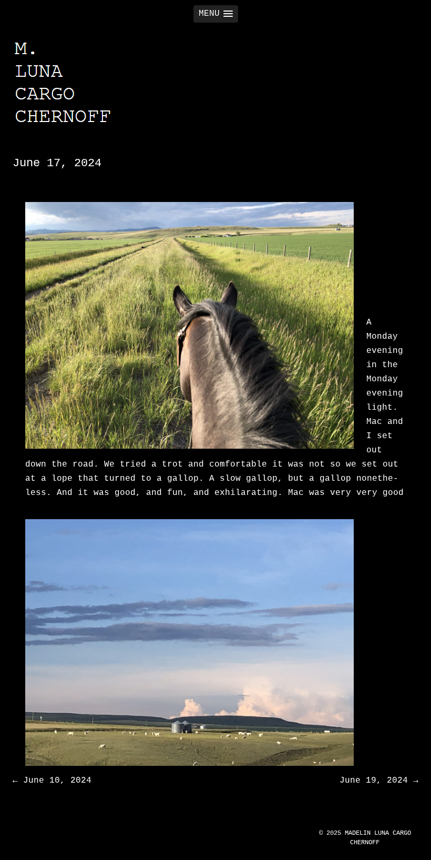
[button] (215, 14)
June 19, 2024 (379, 780)
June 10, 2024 (52, 780)
